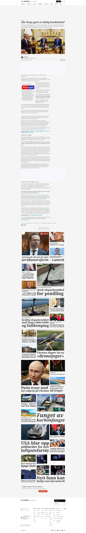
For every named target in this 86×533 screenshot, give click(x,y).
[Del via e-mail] (64, 60)
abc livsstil (59, 530)
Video (61, 3)
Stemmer (28, 3)
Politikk (34, 521)
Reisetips (46, 512)
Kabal (54, 520)
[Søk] (64, 1)
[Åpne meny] (62, 1)
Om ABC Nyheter (58, 510)
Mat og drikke (47, 516)
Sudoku (54, 516)
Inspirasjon (40, 3)
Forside (34, 510)
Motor (42, 517)
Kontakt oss (57, 500)
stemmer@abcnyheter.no (26, 219)
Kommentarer (39, 512)
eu (39, 223)
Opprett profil (43, 491)
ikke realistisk (26, 107)
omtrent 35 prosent (42, 152)
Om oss (56, 3)
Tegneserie (50, 525)
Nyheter (23, 3)
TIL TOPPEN (23, 530)
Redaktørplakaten (26, 516)
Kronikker (38, 514)
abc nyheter (54, 530)
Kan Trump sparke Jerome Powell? (35, 215)
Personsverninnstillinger (59, 516)
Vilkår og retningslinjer (59, 518)
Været (50, 521)
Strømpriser (51, 523)
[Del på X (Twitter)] (62, 60)
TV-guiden (50, 519)
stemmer (54, 223)
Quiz (54, 512)
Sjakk (54, 514)
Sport (34, 519)
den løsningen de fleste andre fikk (39, 129)
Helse (42, 515)
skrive (38, 78)
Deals (45, 518)
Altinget (37, 74)
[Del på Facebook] (61, 60)
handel (36, 223)
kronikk (29, 223)
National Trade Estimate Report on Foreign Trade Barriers (35, 195)
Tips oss (56, 503)
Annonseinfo (58, 514)
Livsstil (34, 3)
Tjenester (46, 3)
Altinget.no (24, 90)
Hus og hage (46, 514)
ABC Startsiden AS (28, 525)
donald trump (44, 223)
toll (22, 223)
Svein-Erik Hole (27, 510)
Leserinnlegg (39, 516)
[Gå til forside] (38, 1)
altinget (49, 223)
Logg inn (58, 1)
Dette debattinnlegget (25, 74)
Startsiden (50, 510)
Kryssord (54, 518)
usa (33, 223)
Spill (51, 3)
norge (26, 223)
